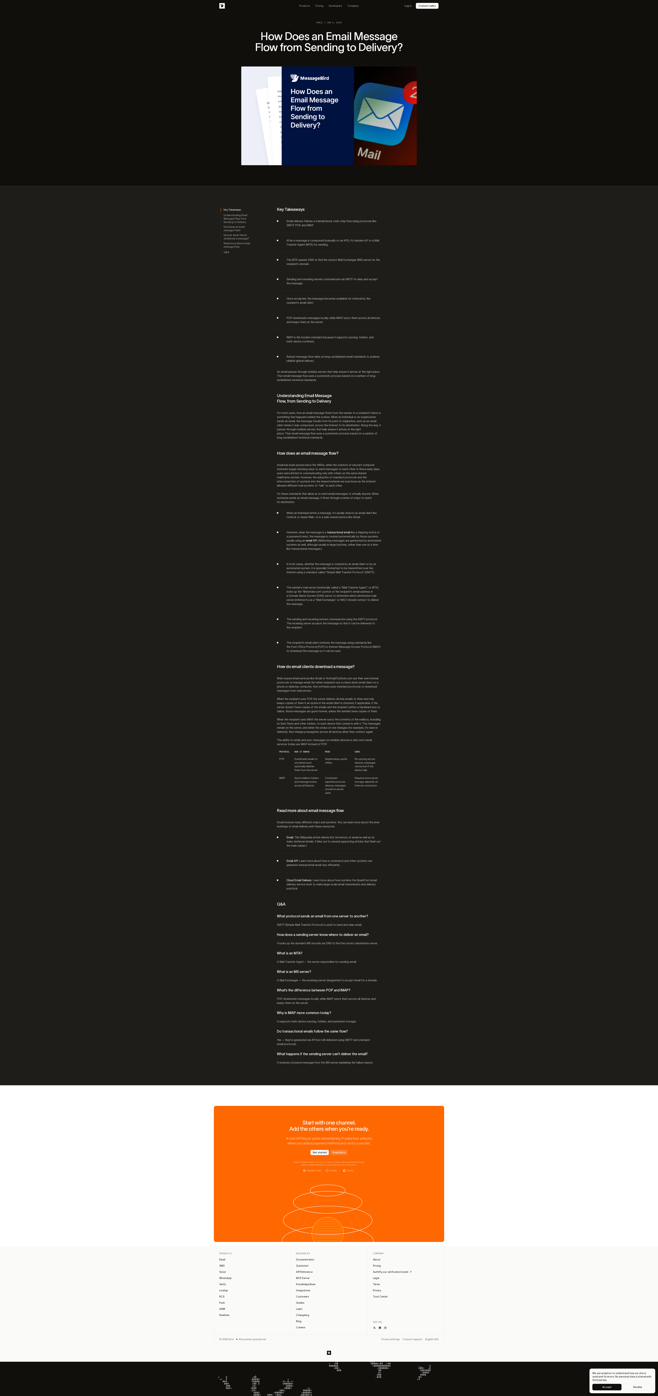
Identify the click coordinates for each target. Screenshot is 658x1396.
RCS (221, 1296)
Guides (300, 1302)
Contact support (412, 1339)
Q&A (226, 252)
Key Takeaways (232, 209)
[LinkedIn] (380, 1327)
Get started (320, 1152)
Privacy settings (390, 1339)
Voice (222, 1272)
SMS (222, 1265)
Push (222, 1302)
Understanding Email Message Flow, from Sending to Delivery (235, 218)
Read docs (339, 1152)
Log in (408, 5)
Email (290, 837)
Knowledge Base (305, 1284)
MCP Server (303, 1278)
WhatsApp (225, 1278)
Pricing (319, 5)
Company (353, 5)
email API (311, 540)
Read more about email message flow (237, 245)
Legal (376, 1278)
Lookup (223, 1290)
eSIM (222, 1309)
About (376, 1259)
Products (304, 5)
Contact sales (427, 5)
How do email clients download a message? (236, 237)
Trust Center (380, 1296)
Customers (302, 1296)
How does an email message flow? (234, 229)
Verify (222, 1284)
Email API (292, 860)
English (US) (432, 1339)
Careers (300, 1327)
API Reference (304, 1272)
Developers (335, 5)
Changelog (302, 1315)
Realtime (224, 1315)
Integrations (303, 1290)
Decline (637, 1387)
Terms (376, 1284)
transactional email (338, 532)
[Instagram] (385, 1327)
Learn (299, 1309)
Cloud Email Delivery (299, 880)
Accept (607, 1387)
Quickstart (302, 1265)
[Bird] (222, 6)
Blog (298, 1321)
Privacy (377, 1290)
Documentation (305, 1259)
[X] (374, 1327)
